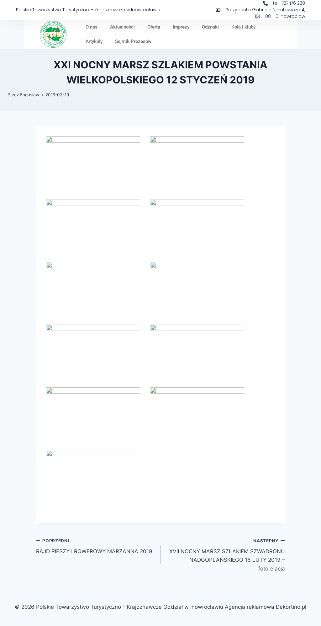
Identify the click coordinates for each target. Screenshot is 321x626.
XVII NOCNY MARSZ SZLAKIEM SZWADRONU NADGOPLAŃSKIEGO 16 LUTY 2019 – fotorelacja (227, 555)
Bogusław (29, 94)
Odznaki (210, 27)
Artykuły (94, 41)
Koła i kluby (243, 27)
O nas (91, 27)
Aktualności (122, 27)
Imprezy (181, 27)
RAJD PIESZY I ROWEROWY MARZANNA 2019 (94, 546)
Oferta (153, 27)
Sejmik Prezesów (133, 41)
